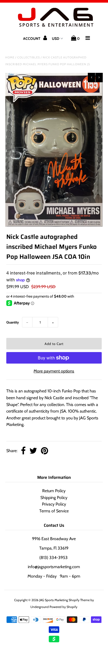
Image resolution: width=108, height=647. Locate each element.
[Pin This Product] (44, 451)
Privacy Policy (54, 504)
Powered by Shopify (63, 607)
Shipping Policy (53, 497)
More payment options (54, 371)
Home (9, 57)
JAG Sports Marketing (53, 600)
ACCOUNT (32, 38)
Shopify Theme (79, 600)
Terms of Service (54, 510)
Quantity (12, 322)
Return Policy (54, 490)
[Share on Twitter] (33, 451)
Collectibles (28, 57)
